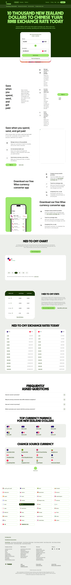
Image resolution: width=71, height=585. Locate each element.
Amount (23, 38)
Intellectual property (24, 566)
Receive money (23, 553)
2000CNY (40, 363)
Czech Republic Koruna (27, 457)
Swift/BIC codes (39, 553)
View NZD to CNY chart (62, 308)
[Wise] (9, 2)
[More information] (11, 298)
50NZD (8, 347)
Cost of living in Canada (26, 543)
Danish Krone (39, 457)
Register (63, 2)
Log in (58, 2)
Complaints (23, 565)
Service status (7, 553)
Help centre (7, 557)
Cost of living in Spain (18, 543)
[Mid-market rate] (40, 34)
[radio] (9, 273)
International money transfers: (10, 539)
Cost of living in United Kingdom (16, 542)
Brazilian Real (25, 452)
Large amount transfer (25, 552)
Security (6, 550)
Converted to (24, 48)
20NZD (8, 344)
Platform (26, 2)
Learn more (59, 98)
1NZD (8, 335)
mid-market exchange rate (53, 214)
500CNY (39, 357)
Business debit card (24, 556)
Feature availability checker (10, 559)
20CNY (39, 344)
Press (6, 551)
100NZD (8, 350)
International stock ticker (40, 552)
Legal (22, 564)
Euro (52, 457)
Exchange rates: (8, 537)
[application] (15, 266)
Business (21, 2)
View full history (20, 317)
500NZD (8, 357)
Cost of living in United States (28, 542)
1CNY (39, 335)
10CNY (39, 341)
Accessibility (7, 558)
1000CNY (40, 360)
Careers (6, 552)
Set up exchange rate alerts (48, 308)
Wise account (23, 550)
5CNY (39, 338)
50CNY (39, 347)
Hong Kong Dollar (11, 462)
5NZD (8, 338)
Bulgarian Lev (54, 452)
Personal (16, 2)
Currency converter (39, 551)
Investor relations (8, 554)
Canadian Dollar (10, 457)
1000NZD (8, 360)
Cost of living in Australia (38, 542)
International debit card (25, 551)
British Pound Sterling (41, 452)
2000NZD (8, 363)
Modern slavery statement (56, 565)
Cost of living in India (47, 542)
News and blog (39, 548)
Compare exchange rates (40, 557)
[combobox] (45, 42)
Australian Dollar (11, 452)
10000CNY (40, 369)
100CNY (39, 350)
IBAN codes (38, 554)
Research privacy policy (40, 550)
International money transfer (26, 548)
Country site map (39, 565)
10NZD (8, 341)
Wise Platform (23, 554)
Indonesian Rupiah (55, 462)
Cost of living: (7, 542)
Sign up (62, 94)
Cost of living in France (9, 543)
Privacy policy (38, 564)
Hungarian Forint (25, 462)
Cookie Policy (53, 564)
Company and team (8, 548)
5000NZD (8, 366)
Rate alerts (38, 556)
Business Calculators (39, 559)
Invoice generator (39, 558)
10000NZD (9, 369)
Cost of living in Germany (56, 542)
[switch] (35, 46)
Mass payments (23, 557)
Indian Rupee (39, 462)
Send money (35, 55)
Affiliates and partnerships (9, 556)
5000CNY (40, 366)
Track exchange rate (35, 58)
